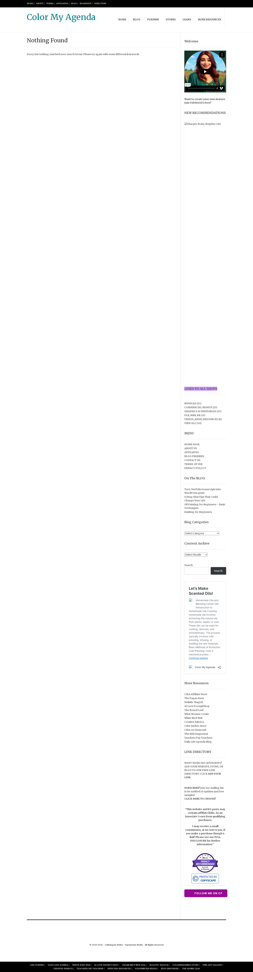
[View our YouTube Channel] (200, 3)
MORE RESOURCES (209, 19)
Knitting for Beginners (198, 512)
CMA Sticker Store (195, 725)
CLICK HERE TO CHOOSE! (200, 798)
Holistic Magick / (159, 965)
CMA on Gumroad (195, 729)
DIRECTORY (100, 3)
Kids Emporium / (170, 968)
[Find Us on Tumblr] (221, 3)
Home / (30, 3)
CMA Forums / (37, 965)
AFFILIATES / (62, 3)
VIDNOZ (195, 102)
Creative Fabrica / (63, 968)
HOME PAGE (191, 444)
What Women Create (196, 714)
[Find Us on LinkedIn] (217, 3)
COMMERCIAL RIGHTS (198, 407)
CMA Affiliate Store (195, 694)
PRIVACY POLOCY (195, 468)
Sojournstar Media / (146, 968)
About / (40, 3)
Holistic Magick (193, 702)
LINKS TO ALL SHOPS (200, 389)
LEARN (187, 19)
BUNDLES (190, 403)
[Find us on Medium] (213, 3)
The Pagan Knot (194, 698)
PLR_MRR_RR (192, 415)
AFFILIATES (191, 452)
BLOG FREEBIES (194, 456)
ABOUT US (190, 448)
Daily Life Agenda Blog (198, 741)
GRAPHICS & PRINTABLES (200, 411)
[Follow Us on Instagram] (204, 3)
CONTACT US (192, 460)
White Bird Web (193, 718)
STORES (171, 19)
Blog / (74, 3)
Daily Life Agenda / (58, 965)
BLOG (136, 19)
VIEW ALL (190, 423)
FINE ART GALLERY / (213, 965)
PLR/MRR (153, 19)
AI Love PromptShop (196, 706)
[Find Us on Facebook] (192, 3)
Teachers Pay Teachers (198, 737)
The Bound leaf (191, 968)
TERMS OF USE (193, 464)
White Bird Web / (81, 965)
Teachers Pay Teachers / (91, 968)
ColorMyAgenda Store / (186, 965)
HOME (122, 19)
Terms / (50, 3)
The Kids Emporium (196, 733)
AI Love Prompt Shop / (106, 965)
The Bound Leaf (193, 710)
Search (188, 565)
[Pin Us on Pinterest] (209, 3)
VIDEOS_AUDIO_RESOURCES (201, 419)
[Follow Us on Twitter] (196, 3)
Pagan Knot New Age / (134, 965)
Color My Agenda (61, 17)
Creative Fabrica (194, 721)
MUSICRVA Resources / (120, 968)
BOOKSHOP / (86, 3)
